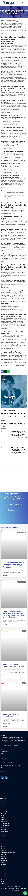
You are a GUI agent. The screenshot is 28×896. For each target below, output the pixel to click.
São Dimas (3, 854)
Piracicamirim (4, 846)
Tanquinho (3, 835)
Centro (2, 807)
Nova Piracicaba (4, 831)
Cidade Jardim (4, 811)
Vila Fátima (3, 870)
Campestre (3, 802)
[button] (22, 3)
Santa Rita (3, 848)
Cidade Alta (3, 809)
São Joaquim (4, 877)
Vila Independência (5, 872)
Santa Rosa (3, 850)
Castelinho (3, 804)
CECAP (2, 805)
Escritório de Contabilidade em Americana (13, 423)
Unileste (3, 868)
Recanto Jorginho (5, 813)
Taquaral (3, 866)
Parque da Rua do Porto (6, 833)
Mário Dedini (4, 827)
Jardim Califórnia (5, 823)
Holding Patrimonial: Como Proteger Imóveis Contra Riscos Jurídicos (19, 449)
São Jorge (3, 862)
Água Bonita (4, 860)
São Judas (3, 864)
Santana (3, 817)
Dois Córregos (4, 821)
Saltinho (3, 883)
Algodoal (3, 800)
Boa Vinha (3, 815)
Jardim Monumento (5, 825)
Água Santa (4, 840)
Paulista (3, 844)
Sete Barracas (4, 879)
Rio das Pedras (4, 881)
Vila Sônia (3, 858)
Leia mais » (3, 420)
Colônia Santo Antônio (6, 838)
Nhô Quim (3, 829)
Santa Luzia (4, 819)
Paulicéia (3, 842)
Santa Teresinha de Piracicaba (8, 852)
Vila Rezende (4, 873)
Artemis (3, 856)
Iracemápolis (4, 837)
